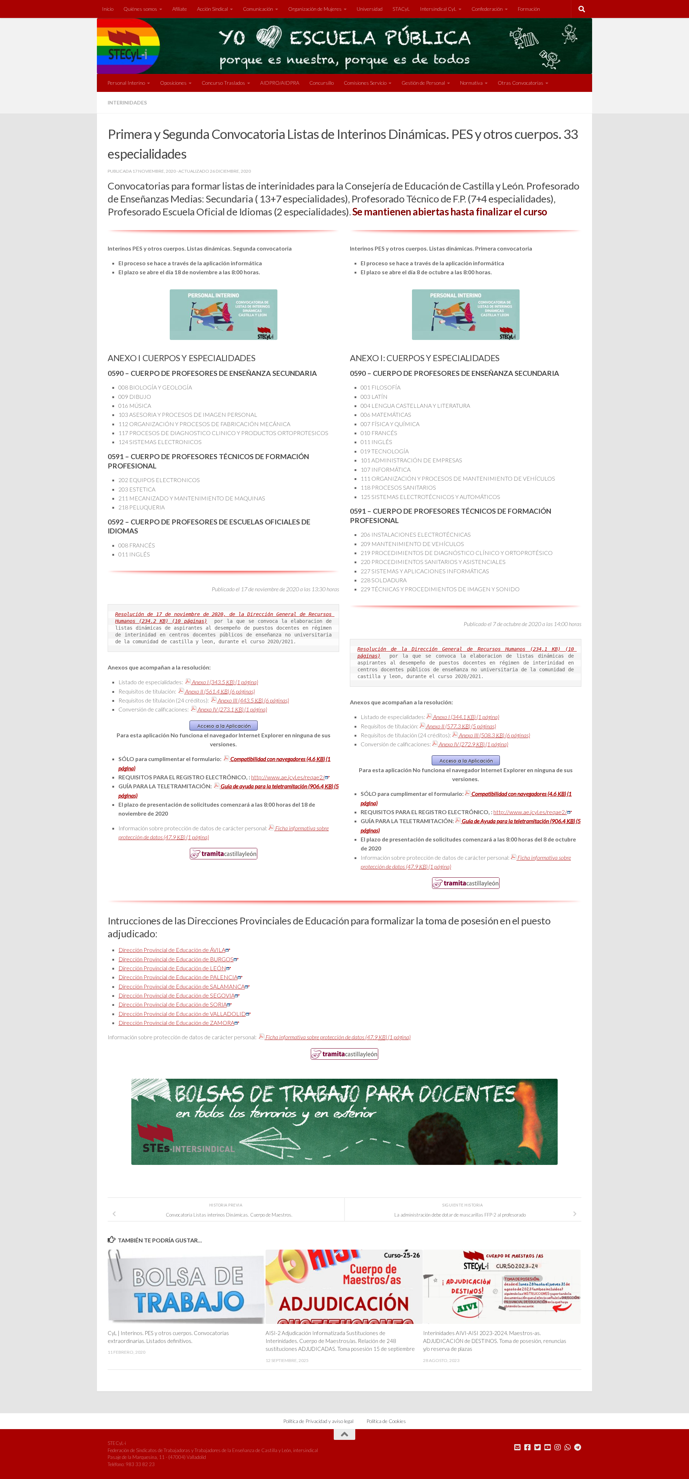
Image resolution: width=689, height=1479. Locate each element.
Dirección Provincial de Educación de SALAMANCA (181, 986)
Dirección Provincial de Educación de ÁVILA (171, 949)
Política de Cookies (386, 1421)
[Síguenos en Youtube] (547, 1447)
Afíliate (179, 9)
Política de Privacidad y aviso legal (318, 1421)
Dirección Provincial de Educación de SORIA (172, 1004)
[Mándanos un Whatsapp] (567, 1447)
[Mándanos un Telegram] (577, 1447)
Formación (529, 9)
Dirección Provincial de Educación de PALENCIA (178, 977)
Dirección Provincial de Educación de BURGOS (176, 959)
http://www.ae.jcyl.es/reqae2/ (288, 777)
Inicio (107, 9)
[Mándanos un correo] (517, 1447)
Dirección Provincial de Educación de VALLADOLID (182, 1013)
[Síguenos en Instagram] (557, 1447)
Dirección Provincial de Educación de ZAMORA (176, 1022)
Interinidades (127, 102)
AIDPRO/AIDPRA (279, 83)
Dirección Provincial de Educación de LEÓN (172, 968)
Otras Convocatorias (520, 83)
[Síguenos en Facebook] (527, 1447)
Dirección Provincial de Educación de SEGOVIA (176, 995)
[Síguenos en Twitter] (537, 1447)
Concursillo (321, 83)
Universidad (370, 9)
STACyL (401, 9)
